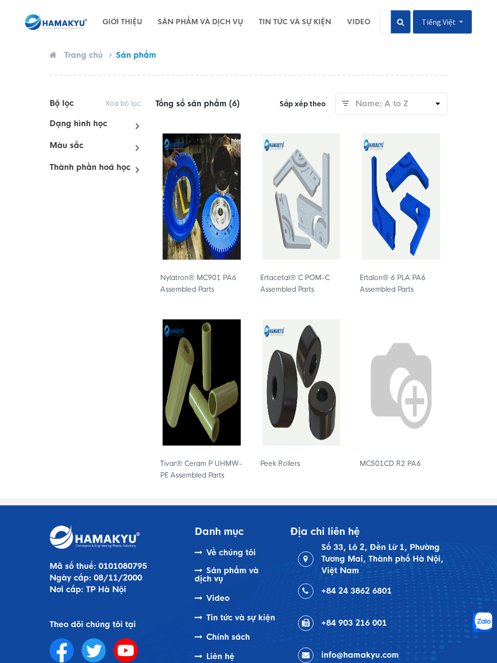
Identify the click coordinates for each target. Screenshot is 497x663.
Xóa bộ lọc (123, 103)
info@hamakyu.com (360, 655)
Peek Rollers (280, 463)
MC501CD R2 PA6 (390, 463)
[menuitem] (122, 22)
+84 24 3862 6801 (356, 591)
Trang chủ (83, 55)
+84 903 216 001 (354, 623)
